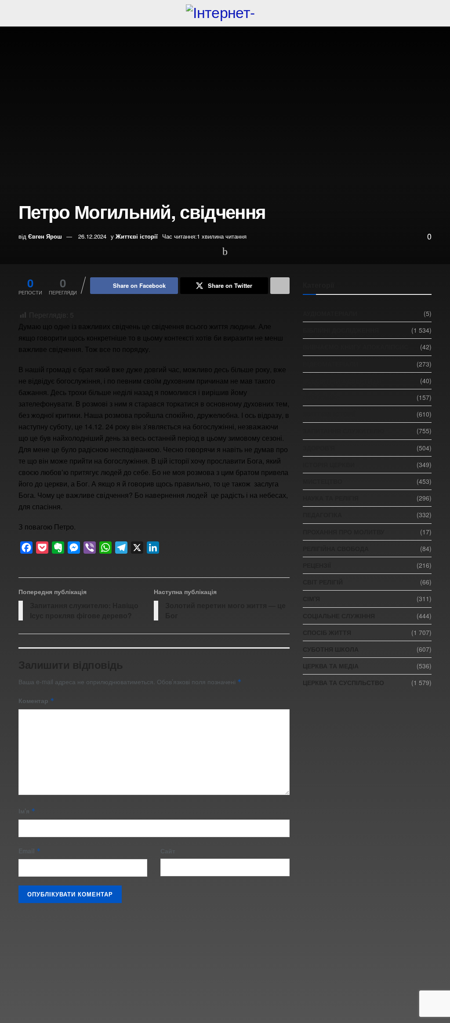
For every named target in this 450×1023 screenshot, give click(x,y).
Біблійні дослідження (341, 330)
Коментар (36, 700)
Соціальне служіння (339, 615)
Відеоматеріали (330, 363)
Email (29, 850)
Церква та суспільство (343, 682)
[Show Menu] (22, 13)
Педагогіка (322, 514)
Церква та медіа (331, 665)
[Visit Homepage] (225, 13)
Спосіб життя (327, 632)
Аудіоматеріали (330, 313)
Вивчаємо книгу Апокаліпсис (355, 346)
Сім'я (311, 598)
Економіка (321, 397)
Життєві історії (137, 236)
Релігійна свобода (336, 548)
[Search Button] (428, 13)
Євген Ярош (45, 236)
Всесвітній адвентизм (342, 380)
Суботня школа (331, 649)
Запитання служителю (343, 430)
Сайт (167, 850)
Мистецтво (322, 481)
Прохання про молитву (344, 531)
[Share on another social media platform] (280, 285)
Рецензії (317, 565)
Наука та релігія (331, 497)
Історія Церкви (329, 464)
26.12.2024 (92, 236)
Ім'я (27, 810)
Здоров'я (319, 447)
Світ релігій (323, 581)
